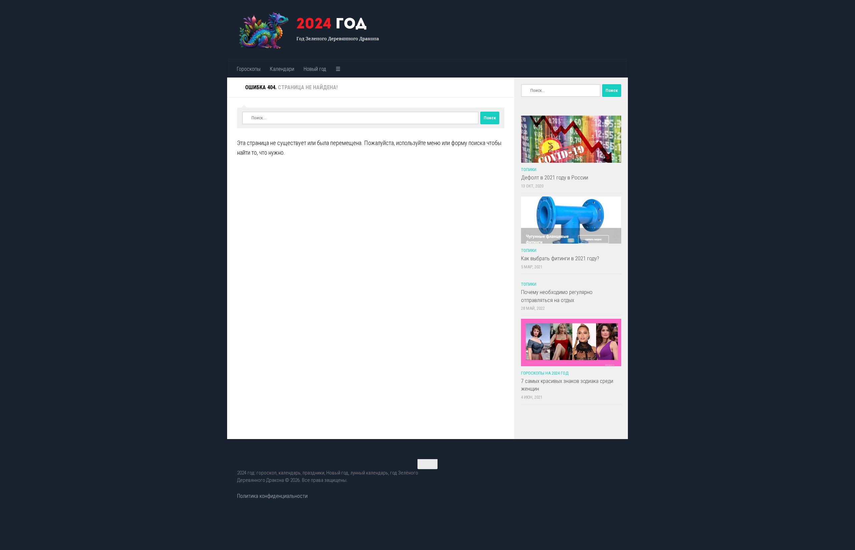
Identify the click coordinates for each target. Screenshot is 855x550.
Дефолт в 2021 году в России (554, 177)
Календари (282, 69)
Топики (528, 169)
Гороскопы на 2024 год (544, 373)
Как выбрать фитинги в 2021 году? (560, 258)
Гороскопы (249, 69)
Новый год (315, 69)
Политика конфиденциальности (272, 496)
